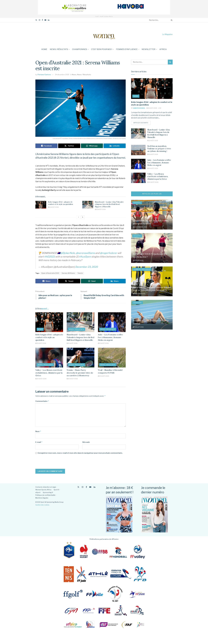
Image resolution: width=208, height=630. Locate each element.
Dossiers (137, 302)
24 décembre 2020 (62, 75)
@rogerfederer (108, 253)
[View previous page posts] (78, 217)
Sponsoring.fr (48, 492)
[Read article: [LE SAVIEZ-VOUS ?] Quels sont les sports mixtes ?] (152, 248)
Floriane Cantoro (44, 75)
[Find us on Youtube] (45, 20)
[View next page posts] (82, 217)
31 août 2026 (54, 207)
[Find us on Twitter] (36, 20)
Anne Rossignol (139, 108)
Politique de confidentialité (45, 495)
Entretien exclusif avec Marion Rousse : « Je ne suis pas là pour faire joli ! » (152, 289)
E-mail (38, 442)
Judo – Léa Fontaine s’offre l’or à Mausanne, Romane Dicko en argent (110, 337)
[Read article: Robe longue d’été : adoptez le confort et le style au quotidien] (40, 205)
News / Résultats (59, 49)
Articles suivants (141, 123)
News (74, 75)
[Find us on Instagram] (39, 20)
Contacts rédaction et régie (45, 487)
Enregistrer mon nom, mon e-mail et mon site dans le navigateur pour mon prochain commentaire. (80, 453)
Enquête (137, 202)
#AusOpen (85, 256)
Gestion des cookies (42, 505)
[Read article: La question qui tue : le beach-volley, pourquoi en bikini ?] (152, 215)
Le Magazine (167, 34)
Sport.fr (56, 490)
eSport (37, 492)
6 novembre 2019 (140, 227)
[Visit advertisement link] (104, 7)
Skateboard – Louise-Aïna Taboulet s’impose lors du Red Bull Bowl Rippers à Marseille (109, 204)
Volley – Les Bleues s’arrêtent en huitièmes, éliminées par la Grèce (48, 373)
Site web (86, 442)
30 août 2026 (41, 379)
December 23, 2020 (86, 266)
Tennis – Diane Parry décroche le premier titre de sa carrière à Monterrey (80, 373)
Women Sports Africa (43, 490)
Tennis (80, 273)
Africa (163, 49)
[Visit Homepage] (104, 34)
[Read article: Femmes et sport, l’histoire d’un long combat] (152, 315)
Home (44, 49)
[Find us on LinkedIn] (48, 20)
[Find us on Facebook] (42, 20)
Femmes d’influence (127, 49)
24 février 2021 (139, 293)
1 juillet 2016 (139, 327)
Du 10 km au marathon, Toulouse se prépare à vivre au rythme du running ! (159, 148)
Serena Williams (68, 273)
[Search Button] (171, 20)
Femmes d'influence (141, 269)
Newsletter (148, 49)
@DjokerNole (67, 253)
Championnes (79, 49)
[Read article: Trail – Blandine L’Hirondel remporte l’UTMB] (112, 357)
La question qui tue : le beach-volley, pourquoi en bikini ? (151, 222)
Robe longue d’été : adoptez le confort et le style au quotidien (60, 203)
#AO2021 (49, 256)
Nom (38, 431)
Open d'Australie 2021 (50, 273)
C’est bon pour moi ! (101, 49)
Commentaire (42, 401)
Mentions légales (41, 498)
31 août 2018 (138, 260)
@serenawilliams (85, 253)
